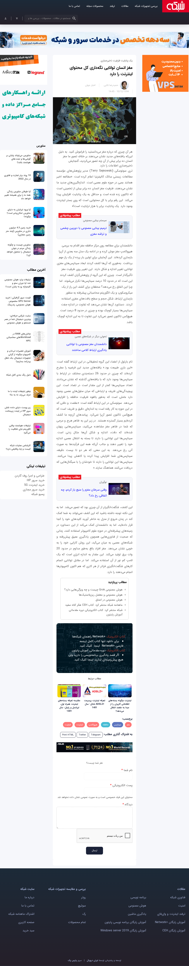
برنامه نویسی (138, 897)
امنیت (181, 905)
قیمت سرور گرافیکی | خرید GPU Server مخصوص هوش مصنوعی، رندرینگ (18, 301)
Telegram (96, 735)
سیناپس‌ (117, 724)
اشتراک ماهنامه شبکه (21, 914)
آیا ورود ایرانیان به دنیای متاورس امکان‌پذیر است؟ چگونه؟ (19, 213)
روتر (83, 897)
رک (84, 914)
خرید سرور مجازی (33, 489)
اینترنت (79, 724)
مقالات (124, 6)
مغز (128, 724)
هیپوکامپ (93, 724)
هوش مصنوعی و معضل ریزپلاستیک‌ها (101, 595)
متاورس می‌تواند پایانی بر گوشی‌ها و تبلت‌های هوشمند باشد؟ (18, 159)
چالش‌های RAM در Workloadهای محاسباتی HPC (18, 337)
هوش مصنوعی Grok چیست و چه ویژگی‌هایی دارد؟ (93, 589)
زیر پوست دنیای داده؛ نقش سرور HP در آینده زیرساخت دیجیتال (18, 411)
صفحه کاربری (26, 922)
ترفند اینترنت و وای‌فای (171, 914)
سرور (75, 960)
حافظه (105, 724)
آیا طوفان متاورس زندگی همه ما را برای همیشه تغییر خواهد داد (17, 195)
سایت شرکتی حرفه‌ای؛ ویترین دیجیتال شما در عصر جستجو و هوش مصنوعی (17, 319)
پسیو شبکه (37, 494)
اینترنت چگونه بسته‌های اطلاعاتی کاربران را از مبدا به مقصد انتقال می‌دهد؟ (119, 706)
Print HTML (68, 735)
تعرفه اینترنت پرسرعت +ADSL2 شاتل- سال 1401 (94, 704)
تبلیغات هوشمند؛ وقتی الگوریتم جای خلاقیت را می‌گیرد (20, 429)
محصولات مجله (94, 6)
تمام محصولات (77, 922)
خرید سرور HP (35, 480)
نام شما (127, 770)
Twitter (82, 735)
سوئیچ (82, 905)
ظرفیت (68, 724)
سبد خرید (28, 930)
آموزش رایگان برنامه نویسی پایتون (125, 922)
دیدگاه (128, 804)
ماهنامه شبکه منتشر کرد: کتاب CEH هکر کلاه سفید (94, 605)
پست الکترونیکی (121, 785)
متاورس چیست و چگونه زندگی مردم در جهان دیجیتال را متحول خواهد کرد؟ (19, 250)
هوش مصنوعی (137, 905)
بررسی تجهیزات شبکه (146, 6)
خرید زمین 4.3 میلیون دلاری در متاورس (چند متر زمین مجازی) (18, 231)
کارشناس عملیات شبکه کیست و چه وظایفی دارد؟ (18, 447)
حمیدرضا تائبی (111, 85)
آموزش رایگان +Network (170, 922)
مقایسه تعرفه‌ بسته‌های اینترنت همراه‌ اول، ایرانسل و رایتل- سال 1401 (69, 706)
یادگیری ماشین (137, 914)
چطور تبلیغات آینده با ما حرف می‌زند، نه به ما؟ (19, 393)
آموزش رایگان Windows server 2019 (123, 930)
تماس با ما (74, 6)
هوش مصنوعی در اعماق (109, 600)
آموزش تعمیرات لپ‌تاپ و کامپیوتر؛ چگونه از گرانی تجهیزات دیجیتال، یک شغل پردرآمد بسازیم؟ (17, 356)
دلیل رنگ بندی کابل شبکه (18, 375)
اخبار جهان (90, 85)
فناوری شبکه (177, 897)
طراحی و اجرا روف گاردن (29, 475)
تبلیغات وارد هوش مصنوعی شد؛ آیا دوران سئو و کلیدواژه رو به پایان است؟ (17, 283)
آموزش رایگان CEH (173, 930)
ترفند (112, 6)
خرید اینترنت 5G (34, 485)
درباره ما (29, 897)
